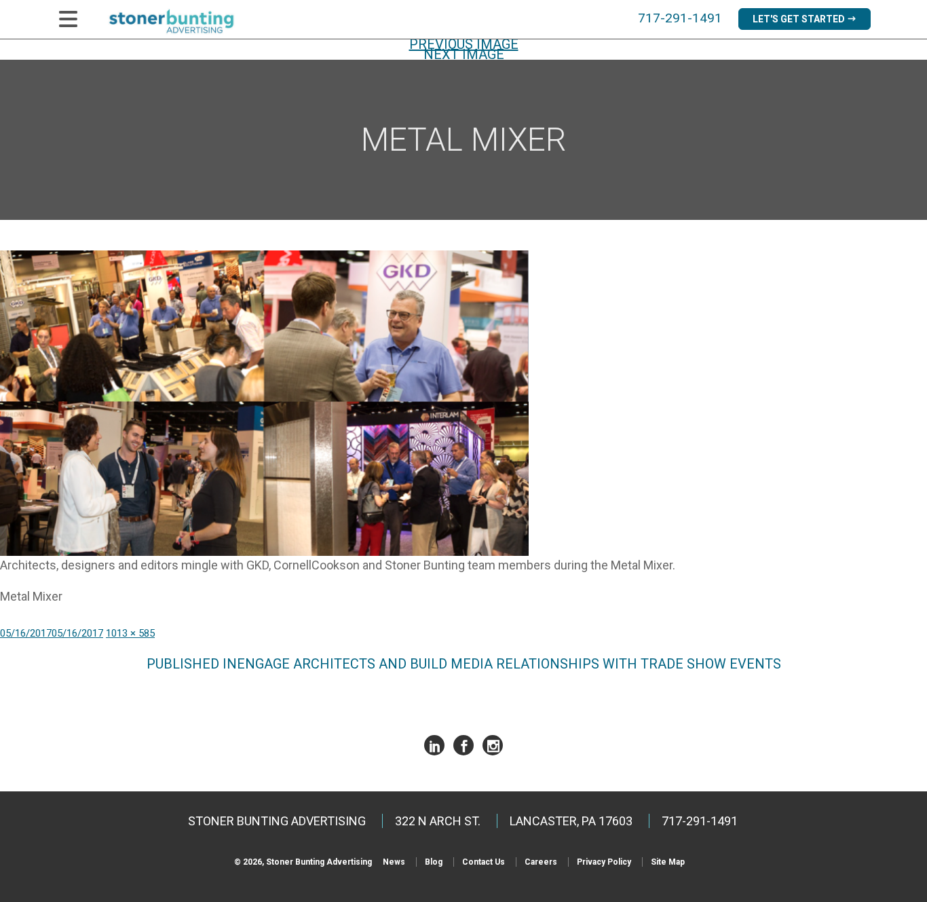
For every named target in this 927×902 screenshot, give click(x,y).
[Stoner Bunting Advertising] (180, 21)
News (394, 862)
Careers (541, 862)
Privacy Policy (604, 862)
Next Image (463, 54)
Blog (433, 862)
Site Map (668, 862)
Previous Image (463, 44)
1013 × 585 (130, 633)
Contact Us (483, 862)
